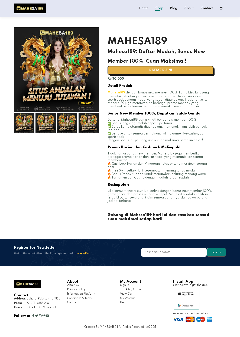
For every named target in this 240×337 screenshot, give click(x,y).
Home (143, 8)
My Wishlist (127, 298)
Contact (207, 8)
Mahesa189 (116, 92)
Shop (159, 8)
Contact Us (74, 302)
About (189, 8)
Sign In (124, 285)
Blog (173, 8)
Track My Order (130, 289)
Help (123, 302)
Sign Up (216, 252)
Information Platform (81, 293)
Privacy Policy (76, 289)
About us (73, 285)
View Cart (127, 293)
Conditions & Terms (80, 298)
